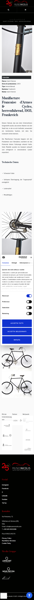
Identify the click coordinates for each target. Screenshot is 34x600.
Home (11, 19)
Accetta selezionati (17, 331)
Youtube (4, 499)
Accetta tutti (17, 323)
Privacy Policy (6, 538)
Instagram (5, 485)
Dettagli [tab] (14, 263)
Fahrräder (19, 19)
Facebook (5, 488)
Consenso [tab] (5, 263)
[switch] (29, 301)
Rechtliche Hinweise (9, 541)
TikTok (4, 503)
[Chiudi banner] (31, 257)
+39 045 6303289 (9, 529)
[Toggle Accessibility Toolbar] (29, 595)
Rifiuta (17, 340)
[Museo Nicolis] (17, 3)
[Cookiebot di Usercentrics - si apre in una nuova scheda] (20, 257)
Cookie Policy (6, 543)
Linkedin (4, 496)
